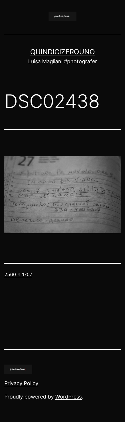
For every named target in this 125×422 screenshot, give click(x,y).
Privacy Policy (21, 383)
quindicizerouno (62, 52)
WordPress (68, 397)
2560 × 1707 (18, 274)
